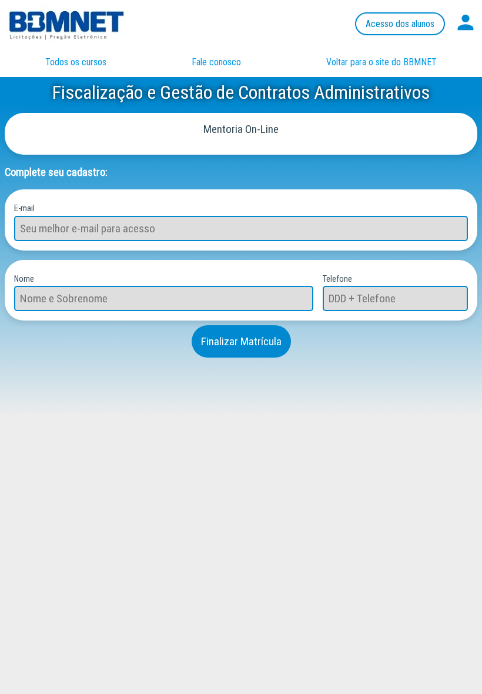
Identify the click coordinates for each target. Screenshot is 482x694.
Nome (24, 279)
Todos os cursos (75, 62)
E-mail (24, 208)
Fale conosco (216, 62)
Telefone (337, 279)
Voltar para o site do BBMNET (381, 62)
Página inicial (78, 23)
